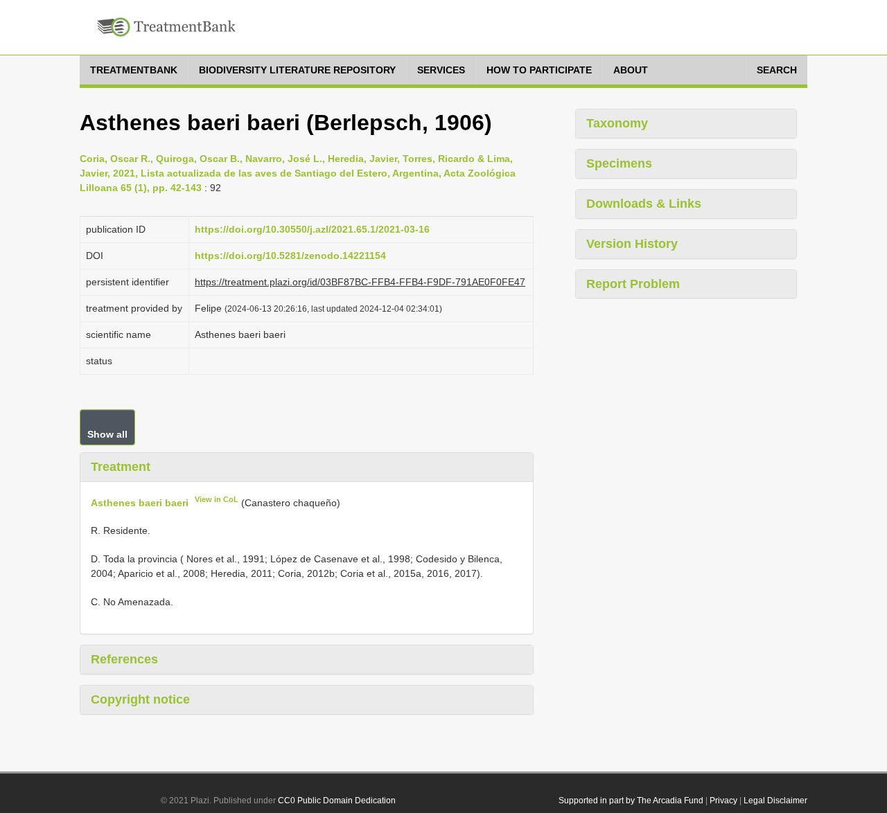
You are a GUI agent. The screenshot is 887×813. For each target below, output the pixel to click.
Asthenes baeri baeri (139, 502)
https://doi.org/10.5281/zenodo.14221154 (290, 255)
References (124, 659)
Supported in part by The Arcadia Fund (631, 800)
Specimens (619, 163)
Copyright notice (140, 699)
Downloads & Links (643, 204)
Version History (632, 244)
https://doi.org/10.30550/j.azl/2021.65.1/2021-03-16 (312, 229)
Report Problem (633, 284)
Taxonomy (617, 123)
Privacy (723, 800)
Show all (107, 434)
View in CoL (216, 499)
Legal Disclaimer (775, 800)
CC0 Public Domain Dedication (337, 800)
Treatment (120, 467)
